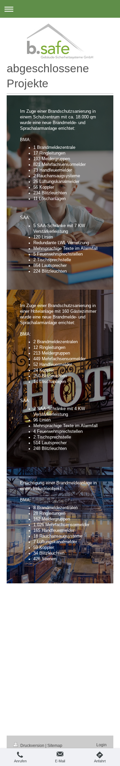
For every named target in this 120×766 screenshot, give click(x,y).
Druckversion (32, 745)
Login (101, 745)
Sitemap (54, 745)
